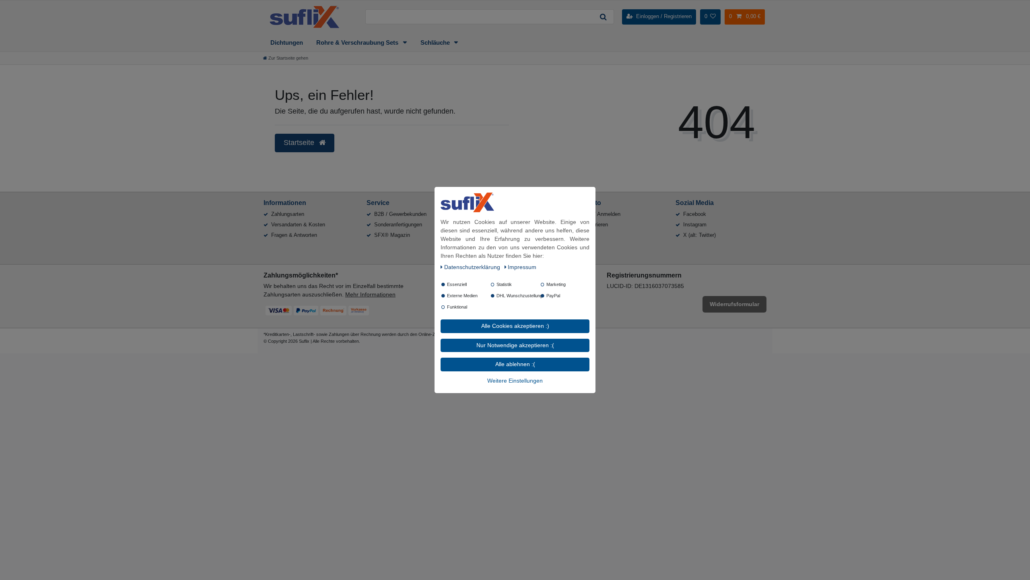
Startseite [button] (300, 143)
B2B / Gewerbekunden (400, 214)
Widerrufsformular (734, 304)
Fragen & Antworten (294, 235)
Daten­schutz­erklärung (473, 267)
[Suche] (603, 16)
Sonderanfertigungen (398, 225)
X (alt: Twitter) (699, 235)
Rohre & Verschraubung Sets (358, 42)
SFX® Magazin (392, 235)
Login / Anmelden (600, 214)
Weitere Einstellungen (515, 380)
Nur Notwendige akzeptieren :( (515, 345)
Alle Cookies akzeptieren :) (515, 326)
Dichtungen (286, 42)
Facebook (694, 214)
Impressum (522, 267)
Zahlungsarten (287, 214)
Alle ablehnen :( (515, 364)
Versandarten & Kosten (298, 225)
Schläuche (435, 42)
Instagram (695, 225)
